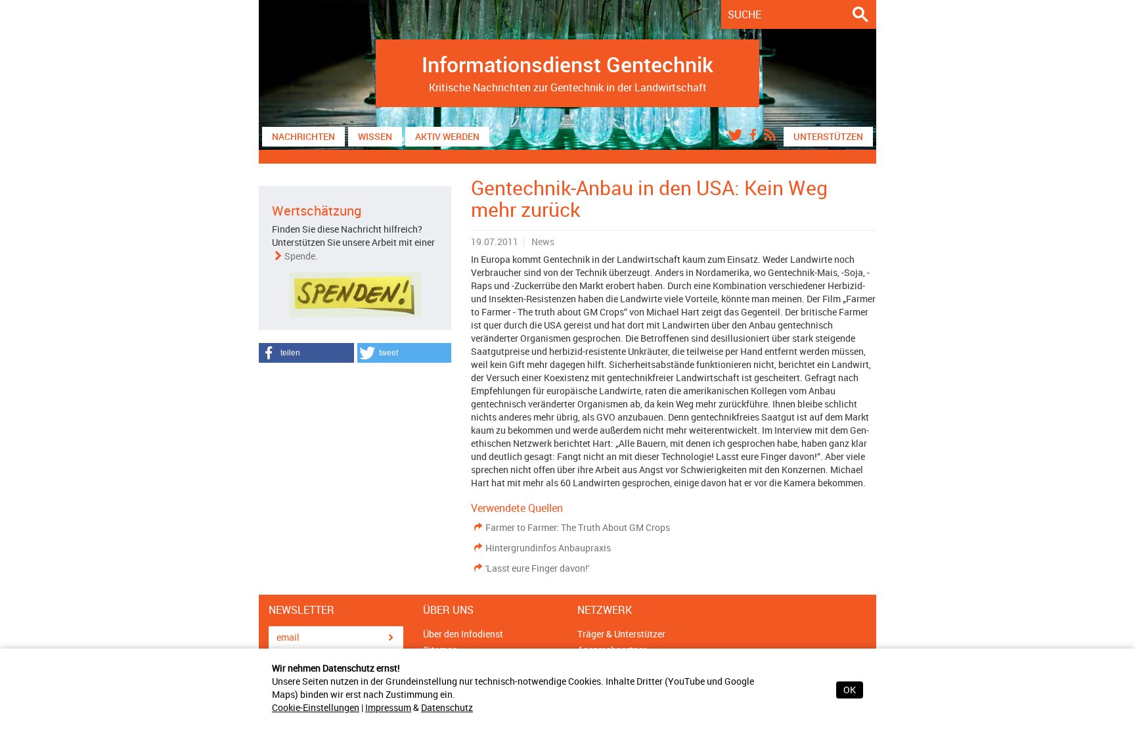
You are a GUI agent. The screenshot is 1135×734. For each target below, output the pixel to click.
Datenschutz (447, 707)
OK (849, 689)
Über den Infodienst (463, 634)
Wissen (375, 136)
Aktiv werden (447, 136)
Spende (299, 256)
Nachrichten (303, 136)
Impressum (388, 707)
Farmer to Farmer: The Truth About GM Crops (577, 527)
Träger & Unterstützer (621, 634)
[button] (306, 353)
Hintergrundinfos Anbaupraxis (548, 547)
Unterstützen (828, 136)
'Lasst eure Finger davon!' (537, 568)
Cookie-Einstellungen (315, 707)
